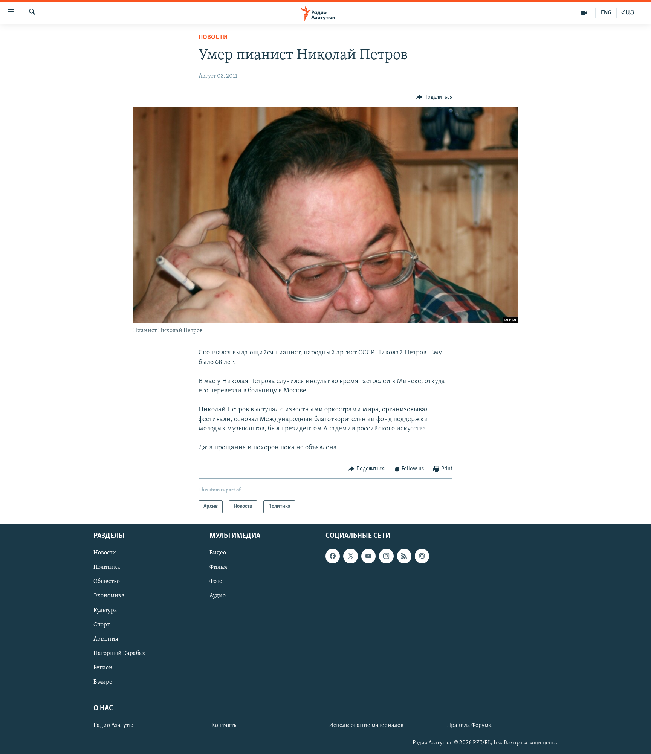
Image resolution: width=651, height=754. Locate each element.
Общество (106, 581)
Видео (217, 553)
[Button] (434, 97)
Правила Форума (469, 725)
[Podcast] (422, 556)
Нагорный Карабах (119, 653)
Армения (105, 639)
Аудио (217, 596)
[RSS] (404, 556)
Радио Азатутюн (115, 725)
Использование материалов (366, 725)
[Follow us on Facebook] (333, 556)
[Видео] (584, 13)
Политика (106, 567)
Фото (215, 581)
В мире (102, 682)
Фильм (218, 567)
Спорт (101, 624)
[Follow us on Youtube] (368, 556)
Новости (213, 37)
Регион (103, 668)
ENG (606, 13)
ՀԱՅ (627, 13)
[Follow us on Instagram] (386, 556)
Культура (105, 610)
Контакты (224, 725)
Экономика (109, 596)
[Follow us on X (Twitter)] (350, 556)
